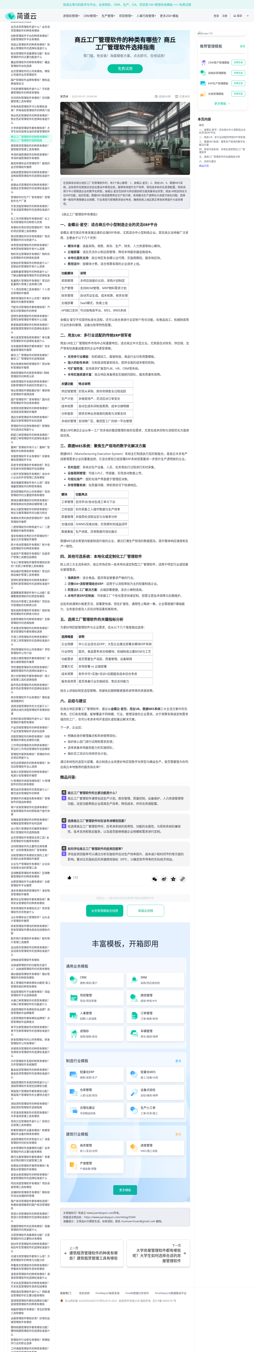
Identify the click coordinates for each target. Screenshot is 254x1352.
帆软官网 (84, 1293)
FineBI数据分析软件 (137, 1293)
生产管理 (107, 16)
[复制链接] (182, 879)
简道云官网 (145, 911)
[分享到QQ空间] (173, 879)
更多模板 (125, 1190)
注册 (224, 16)
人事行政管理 (145, 16)
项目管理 (125, 16)
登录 (216, 16)
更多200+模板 (169, 16)
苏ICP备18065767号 (164, 1300)
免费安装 (238, 62)
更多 (242, 46)
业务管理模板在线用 (104, 911)
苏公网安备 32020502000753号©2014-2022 (91, 1300)
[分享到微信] (154, 879)
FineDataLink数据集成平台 (171, 1293)
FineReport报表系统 (108, 1293)
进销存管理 (70, 16)
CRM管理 (89, 16)
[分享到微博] (164, 879)
